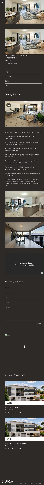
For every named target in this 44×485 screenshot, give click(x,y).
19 (33, 21)
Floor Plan (8, 76)
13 (24, 21)
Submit (39, 323)
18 (32, 21)
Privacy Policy (23, 483)
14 (26, 21)
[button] (24, 264)
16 (29, 21)
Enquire (7, 72)
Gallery (7, 81)
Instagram (38, 483)
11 (22, 21)
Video (7, 86)
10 (20, 21)
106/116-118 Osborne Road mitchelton (15, 445)
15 (27, 21)
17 (30, 21)
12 (23, 21)
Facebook (31, 483)
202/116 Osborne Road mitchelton (14, 408)
